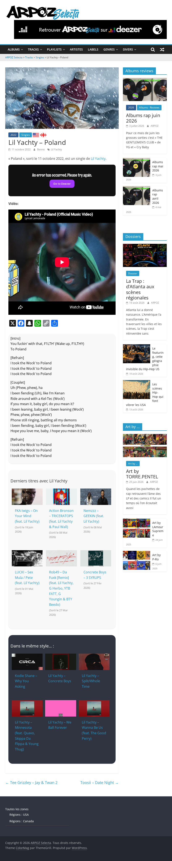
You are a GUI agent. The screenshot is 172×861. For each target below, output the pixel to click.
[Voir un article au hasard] (162, 49)
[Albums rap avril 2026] (136, 188)
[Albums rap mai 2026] (136, 160)
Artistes (76, 49)
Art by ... (133, 463)
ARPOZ (155, 126)
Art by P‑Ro (156, 557)
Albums (14, 49)
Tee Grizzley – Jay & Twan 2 (31, 782)
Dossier (132, 273)
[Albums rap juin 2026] (145, 80)
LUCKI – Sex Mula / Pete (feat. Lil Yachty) (27, 577)
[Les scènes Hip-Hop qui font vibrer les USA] (136, 382)
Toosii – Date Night (99, 782)
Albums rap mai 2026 (157, 166)
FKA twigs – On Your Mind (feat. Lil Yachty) (27, 516)
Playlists (54, 49)
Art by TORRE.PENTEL (142, 474)
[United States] (36, 135)
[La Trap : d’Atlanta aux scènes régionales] (145, 246)
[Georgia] (43, 135)
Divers (128, 49)
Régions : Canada (21, 821)
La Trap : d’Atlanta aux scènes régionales (140, 289)
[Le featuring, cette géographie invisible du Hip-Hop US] (136, 346)
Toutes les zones (17, 809)
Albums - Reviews (149, 107)
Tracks (33, 49)
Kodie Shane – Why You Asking (26, 681)
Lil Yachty (56, 149)
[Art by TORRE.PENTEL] (145, 436)
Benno (41, 149)
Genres (109, 49)
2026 (131, 107)
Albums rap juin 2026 (143, 118)
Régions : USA (19, 815)
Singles (25, 135)
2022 (13, 135)
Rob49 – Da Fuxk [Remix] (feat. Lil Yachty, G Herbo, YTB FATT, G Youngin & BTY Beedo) (61, 588)
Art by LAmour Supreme (157, 529)
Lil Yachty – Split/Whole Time (91, 681)
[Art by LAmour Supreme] (136, 521)
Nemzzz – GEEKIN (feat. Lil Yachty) (93, 516)
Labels (93, 49)
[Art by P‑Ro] (136, 553)
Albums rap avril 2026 (157, 196)
